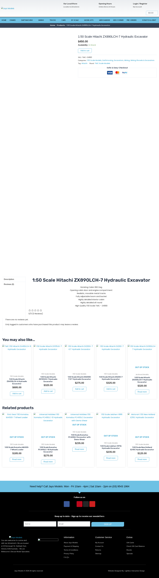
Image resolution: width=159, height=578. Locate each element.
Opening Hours (105, 4)
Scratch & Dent (149, 20)
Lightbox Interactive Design (135, 571)
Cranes (13, 20)
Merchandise (104, 20)
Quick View (17, 371)
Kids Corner (118, 20)
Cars (63, 20)
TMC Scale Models (102, 63)
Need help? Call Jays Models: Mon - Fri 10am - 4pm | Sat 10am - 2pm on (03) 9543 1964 (79, 486)
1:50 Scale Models (94, 60)
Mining (41, 20)
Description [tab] (9, 279)
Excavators (118, 60)
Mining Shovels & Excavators (142, 60)
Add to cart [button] (16, 394)
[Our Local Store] (59, 5)
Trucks (53, 20)
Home (4, 20)
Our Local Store (70, 4)
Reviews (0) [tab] (9, 284)
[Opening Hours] (95, 5)
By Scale (75, 20)
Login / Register (140, 4)
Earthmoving (27, 20)
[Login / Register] (129, 5)
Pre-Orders (132, 20)
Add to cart (84, 51)
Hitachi (84, 63)
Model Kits (88, 20)
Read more (142, 392)
